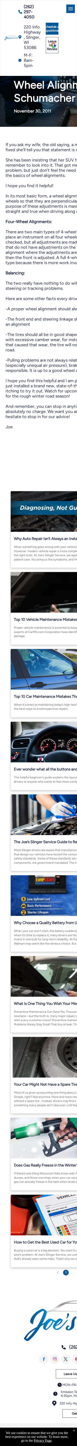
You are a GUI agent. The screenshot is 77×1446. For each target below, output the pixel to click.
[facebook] (44, 1359)
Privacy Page (43, 1440)
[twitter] (66, 1359)
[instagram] (55, 1359)
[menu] (70, 8)
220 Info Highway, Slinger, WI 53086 (32, 37)
